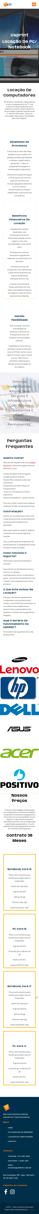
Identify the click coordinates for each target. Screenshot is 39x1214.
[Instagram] (12, 1191)
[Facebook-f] (5, 1191)
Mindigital (31, 1210)
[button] (34, 4)
